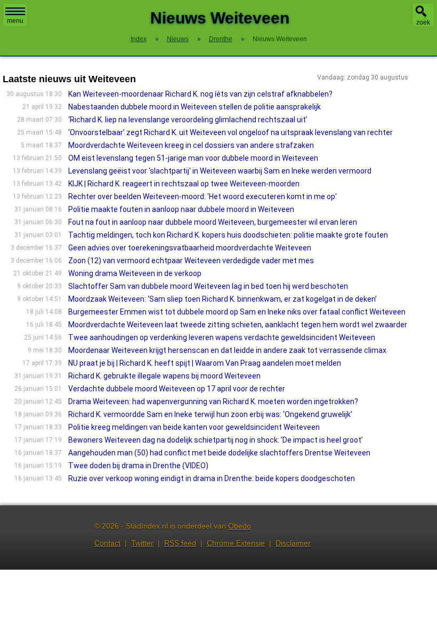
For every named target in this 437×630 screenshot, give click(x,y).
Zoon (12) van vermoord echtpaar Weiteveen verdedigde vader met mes (191, 260)
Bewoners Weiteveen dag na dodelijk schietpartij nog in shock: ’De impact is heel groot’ (215, 440)
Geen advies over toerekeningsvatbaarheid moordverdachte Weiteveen (189, 247)
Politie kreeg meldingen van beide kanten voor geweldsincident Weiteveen (194, 427)
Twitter (142, 543)
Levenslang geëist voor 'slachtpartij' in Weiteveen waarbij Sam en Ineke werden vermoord (219, 171)
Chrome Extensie (236, 543)
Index (139, 39)
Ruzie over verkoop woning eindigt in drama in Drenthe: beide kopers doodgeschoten (211, 478)
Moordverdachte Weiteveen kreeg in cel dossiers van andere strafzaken (191, 145)
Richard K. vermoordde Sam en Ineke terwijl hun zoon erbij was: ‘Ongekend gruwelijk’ (210, 414)
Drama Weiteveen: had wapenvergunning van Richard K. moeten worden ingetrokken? (213, 401)
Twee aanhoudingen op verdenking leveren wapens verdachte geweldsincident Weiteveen (221, 337)
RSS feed (180, 543)
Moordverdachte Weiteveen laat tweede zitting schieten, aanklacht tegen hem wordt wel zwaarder (237, 324)
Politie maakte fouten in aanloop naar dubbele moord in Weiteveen (181, 209)
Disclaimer (293, 543)
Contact (107, 543)
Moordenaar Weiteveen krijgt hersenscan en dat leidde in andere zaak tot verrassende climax (227, 350)
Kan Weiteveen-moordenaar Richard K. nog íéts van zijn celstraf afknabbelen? (200, 94)
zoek (423, 22)
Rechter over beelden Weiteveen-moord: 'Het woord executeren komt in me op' (202, 196)
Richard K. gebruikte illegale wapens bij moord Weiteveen (164, 376)
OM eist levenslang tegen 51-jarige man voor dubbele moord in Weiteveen (193, 158)
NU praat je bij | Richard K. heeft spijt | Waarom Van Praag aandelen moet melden (204, 363)
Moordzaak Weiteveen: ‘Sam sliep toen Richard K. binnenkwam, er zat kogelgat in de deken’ (222, 299)
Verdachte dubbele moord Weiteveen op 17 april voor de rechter (176, 388)
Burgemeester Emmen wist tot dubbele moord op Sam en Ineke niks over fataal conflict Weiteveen (237, 312)
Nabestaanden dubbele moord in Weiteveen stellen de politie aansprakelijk (194, 107)
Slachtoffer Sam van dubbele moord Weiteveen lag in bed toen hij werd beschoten (208, 286)
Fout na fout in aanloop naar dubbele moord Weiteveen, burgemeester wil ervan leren (212, 222)
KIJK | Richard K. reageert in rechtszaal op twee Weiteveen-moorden (184, 183)
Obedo (239, 526)
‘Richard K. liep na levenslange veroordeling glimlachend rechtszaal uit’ (187, 119)
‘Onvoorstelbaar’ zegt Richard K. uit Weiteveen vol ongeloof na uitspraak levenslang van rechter (230, 132)
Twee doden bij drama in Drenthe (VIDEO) (138, 465)
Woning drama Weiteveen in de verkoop (134, 273)
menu (15, 21)
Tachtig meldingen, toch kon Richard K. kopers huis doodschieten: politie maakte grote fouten (228, 235)
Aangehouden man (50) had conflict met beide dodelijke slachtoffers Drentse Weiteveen (219, 452)
